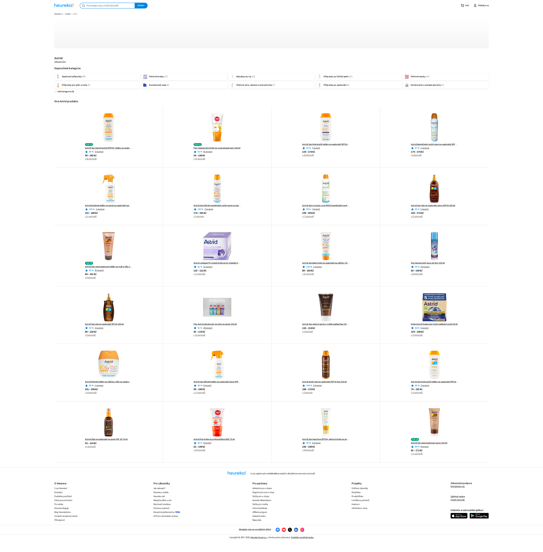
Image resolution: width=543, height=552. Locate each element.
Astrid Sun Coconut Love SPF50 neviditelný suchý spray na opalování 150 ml (325, 205)
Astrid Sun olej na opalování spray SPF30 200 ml (433, 205)
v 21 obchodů (308, 274)
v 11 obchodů (91, 216)
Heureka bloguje (61, 508)
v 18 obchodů (308, 155)
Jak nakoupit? (159, 488)
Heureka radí (159, 496)
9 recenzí (207, 385)
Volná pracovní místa (63, 500)
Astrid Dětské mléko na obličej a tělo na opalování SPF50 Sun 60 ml (108, 382)
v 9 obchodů (90, 335)
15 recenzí (207, 266)
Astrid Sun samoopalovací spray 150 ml (429, 443)
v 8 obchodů (416, 155)
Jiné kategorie (64, 91)
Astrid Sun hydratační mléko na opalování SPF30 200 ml (325, 144)
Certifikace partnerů (360, 500)
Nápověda (256, 520)
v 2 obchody (199, 216)
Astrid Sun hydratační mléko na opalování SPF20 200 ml (434, 382)
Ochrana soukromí (161, 508)
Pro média (58, 504)
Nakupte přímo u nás (162, 500)
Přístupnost (59, 520)
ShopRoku (356, 492)
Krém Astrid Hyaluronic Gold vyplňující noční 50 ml (434, 324)
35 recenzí (99, 270)
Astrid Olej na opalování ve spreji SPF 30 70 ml (106, 439)
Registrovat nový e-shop (263, 492)
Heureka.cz (58, 14)
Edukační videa (258, 516)
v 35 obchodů (199, 158)
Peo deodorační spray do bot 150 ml (428, 263)
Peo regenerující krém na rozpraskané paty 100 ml (217, 148)
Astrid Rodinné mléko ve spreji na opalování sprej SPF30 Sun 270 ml (108, 205)
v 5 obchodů (90, 446)
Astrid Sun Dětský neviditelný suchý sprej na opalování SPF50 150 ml (217, 205)
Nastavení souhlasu (162, 504)
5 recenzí (424, 209)
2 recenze (208, 209)
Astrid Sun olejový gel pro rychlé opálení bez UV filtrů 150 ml (325, 324)
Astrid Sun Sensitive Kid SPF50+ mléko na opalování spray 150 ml (108, 148)
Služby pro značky (260, 504)
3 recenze (99, 151)
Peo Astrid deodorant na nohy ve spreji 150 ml (215, 324)
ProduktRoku (357, 496)
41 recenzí (207, 151)
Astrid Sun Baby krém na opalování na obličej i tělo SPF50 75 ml (325, 263)
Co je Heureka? (60, 488)
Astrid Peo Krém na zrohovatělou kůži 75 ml (214, 439)
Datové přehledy (259, 508)
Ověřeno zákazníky (360, 488)
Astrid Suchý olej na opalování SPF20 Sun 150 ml (324, 382)
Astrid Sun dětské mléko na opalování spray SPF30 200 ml (217, 382)
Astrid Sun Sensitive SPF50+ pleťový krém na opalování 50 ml (325, 439)
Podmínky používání (63, 496)
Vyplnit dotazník (458, 499)
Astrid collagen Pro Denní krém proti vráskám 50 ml (217, 263)
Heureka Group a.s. (258, 537)
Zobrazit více (60, 61)
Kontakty (58, 492)
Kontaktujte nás (458, 486)
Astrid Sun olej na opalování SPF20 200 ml (104, 324)
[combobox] (107, 5)
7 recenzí (316, 148)
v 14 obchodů (91, 392)
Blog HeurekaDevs (62, 512)
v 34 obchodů (417, 274)
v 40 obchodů (91, 158)
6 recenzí (424, 446)
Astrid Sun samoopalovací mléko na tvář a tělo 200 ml (108, 266)
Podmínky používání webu (302, 537)
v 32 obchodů (417, 216)
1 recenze (425, 148)
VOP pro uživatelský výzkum (165, 516)
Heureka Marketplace (261, 500)
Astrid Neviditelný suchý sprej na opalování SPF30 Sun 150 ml (434, 144)
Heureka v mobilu (161, 492)
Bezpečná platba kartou (163, 512)
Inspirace (356, 504)
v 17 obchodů (308, 216)
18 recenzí (207, 328)
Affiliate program (259, 512)
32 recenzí (425, 266)
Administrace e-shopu (262, 488)
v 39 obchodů (308, 450)
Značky (68, 14)
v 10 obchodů (417, 392)
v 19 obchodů (417, 335)
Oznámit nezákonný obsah (65, 516)
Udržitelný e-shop (359, 508)
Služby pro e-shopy (260, 496)
